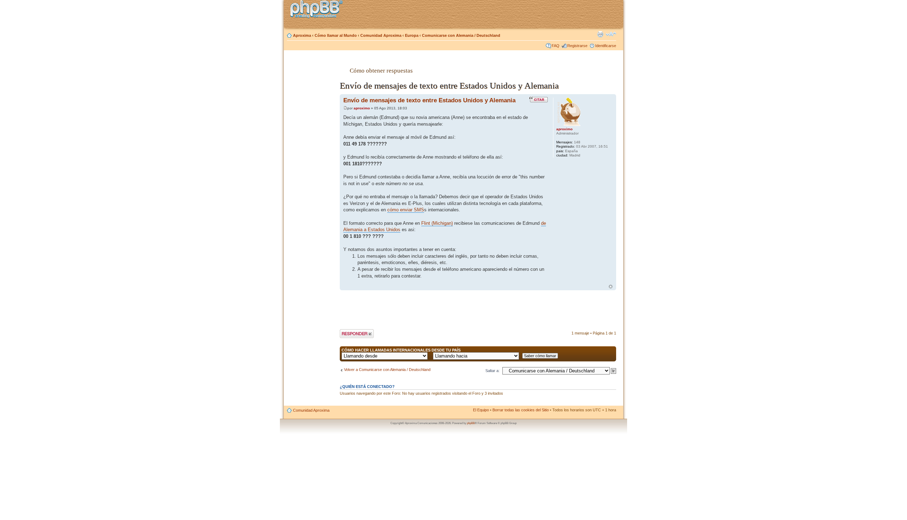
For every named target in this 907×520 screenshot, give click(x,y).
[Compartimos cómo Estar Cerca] (318, 10)
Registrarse (577, 46)
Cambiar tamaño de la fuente (611, 34)
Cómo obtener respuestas (381, 70)
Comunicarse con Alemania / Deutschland (461, 35)
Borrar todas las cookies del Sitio (520, 410)
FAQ (555, 46)
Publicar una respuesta (350, 333)
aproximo (362, 108)
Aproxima (302, 35)
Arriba (611, 286)
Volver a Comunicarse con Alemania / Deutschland (387, 369)
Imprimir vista (600, 34)
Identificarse (605, 46)
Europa (411, 35)
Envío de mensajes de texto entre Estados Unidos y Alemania (429, 100)
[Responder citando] (538, 99)
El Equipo (481, 410)
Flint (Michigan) (437, 223)
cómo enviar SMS (405, 209)
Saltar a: (492, 370)
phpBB (471, 423)
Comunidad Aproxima (380, 35)
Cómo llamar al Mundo (336, 35)
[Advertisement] (312, 167)
